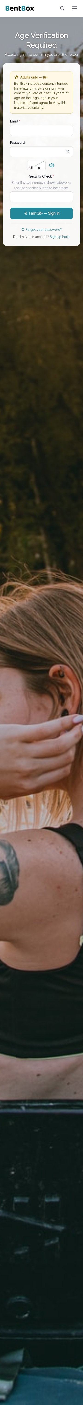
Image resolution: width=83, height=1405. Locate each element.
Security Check (41, 176)
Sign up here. (60, 237)
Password (17, 142)
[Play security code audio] (51, 165)
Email (15, 121)
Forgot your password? (44, 229)
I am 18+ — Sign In (44, 213)
